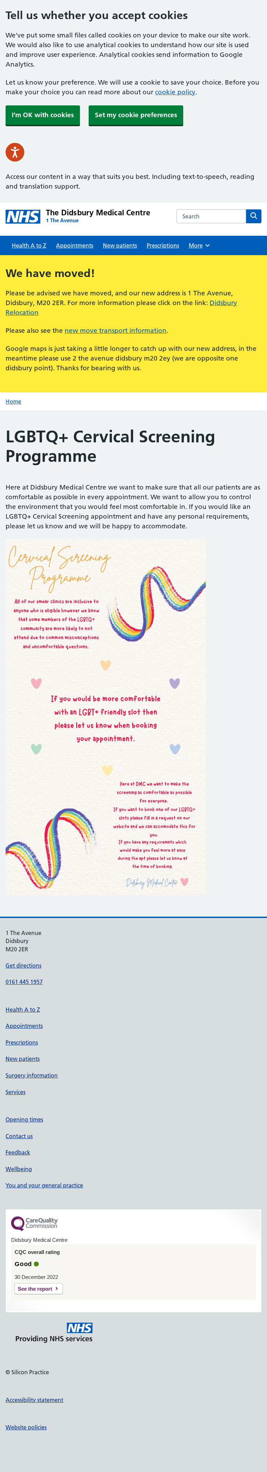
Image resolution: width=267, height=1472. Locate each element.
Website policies (26, 1427)
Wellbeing (19, 1169)
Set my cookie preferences (136, 115)
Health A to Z (29, 245)
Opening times (24, 1119)
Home (13, 401)
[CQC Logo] (34, 1229)
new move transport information (116, 331)
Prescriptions (163, 245)
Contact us (19, 1136)
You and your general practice (44, 1185)
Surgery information (32, 1075)
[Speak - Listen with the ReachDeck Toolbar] (15, 152)
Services (15, 1092)
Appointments (74, 245)
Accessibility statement (34, 1399)
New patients (120, 245)
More (198, 245)
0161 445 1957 (24, 981)
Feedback (18, 1152)
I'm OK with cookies (43, 115)
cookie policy (175, 92)
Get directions (23, 965)
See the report (35, 1289)
